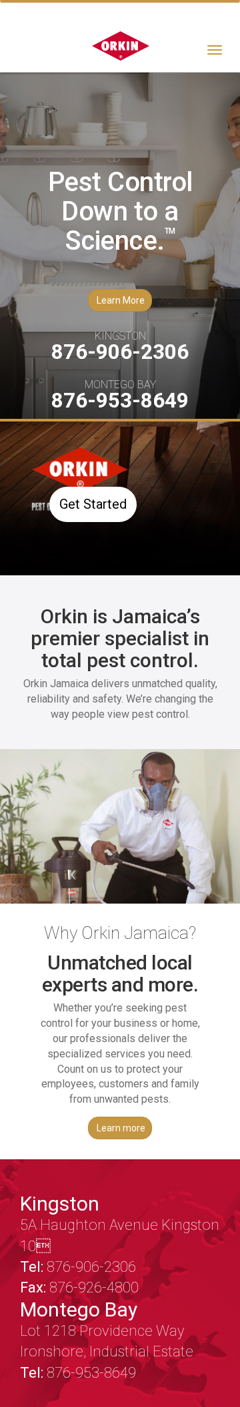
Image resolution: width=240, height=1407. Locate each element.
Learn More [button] (121, 300)
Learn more (121, 1128)
